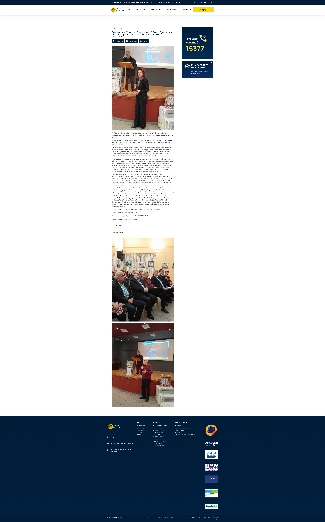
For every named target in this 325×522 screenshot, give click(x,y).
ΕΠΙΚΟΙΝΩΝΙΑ (187, 9)
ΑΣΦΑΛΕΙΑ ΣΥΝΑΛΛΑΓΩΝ (189, 517)
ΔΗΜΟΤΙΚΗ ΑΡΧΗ (156, 9)
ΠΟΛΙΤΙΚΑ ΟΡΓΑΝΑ (171, 9)
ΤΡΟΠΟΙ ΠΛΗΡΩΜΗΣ (145, 517)
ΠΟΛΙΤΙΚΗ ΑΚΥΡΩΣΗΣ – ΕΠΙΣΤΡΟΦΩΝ (164, 517)
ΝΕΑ (129, 9)
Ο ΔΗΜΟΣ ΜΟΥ (140, 9)
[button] (203, 9)
